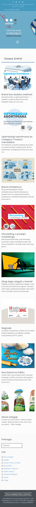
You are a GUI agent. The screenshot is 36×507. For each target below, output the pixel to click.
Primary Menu (18, 43)
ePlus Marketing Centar (18, 494)
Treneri (6, 477)
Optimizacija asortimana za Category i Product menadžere (17, 139)
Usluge (6, 480)
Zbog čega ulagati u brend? (17, 281)
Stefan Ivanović (9, 471)
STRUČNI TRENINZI (10, 474)
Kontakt (6, 460)
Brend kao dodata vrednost (17, 94)
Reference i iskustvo (11, 469)
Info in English (8, 457)
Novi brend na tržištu (13, 372)
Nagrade (6, 328)
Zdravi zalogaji (10, 417)
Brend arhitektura (12, 187)
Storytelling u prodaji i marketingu (14, 235)
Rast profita (8, 466)
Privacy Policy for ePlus (12, 463)
